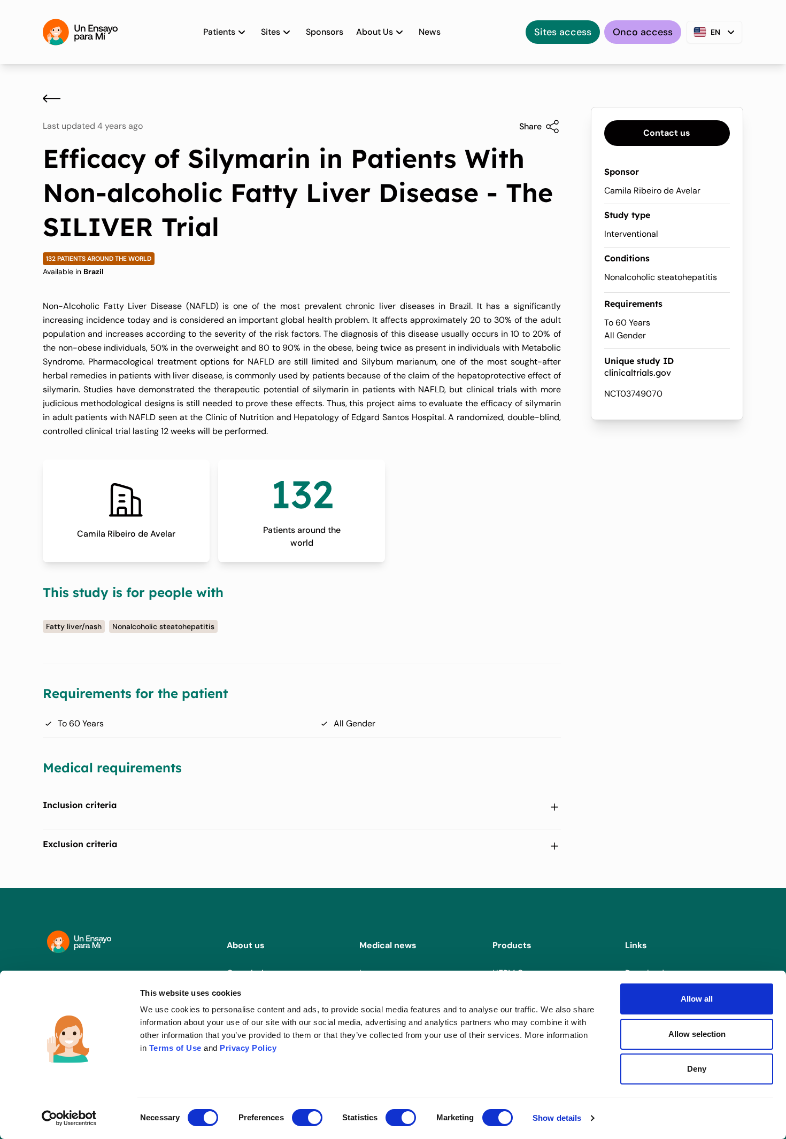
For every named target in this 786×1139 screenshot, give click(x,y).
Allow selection (697, 1034)
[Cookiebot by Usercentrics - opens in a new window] (69, 1118)
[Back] (51, 98)
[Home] (80, 32)
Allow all (697, 998)
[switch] (307, 1117)
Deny (696, 1068)
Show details (557, 1117)
